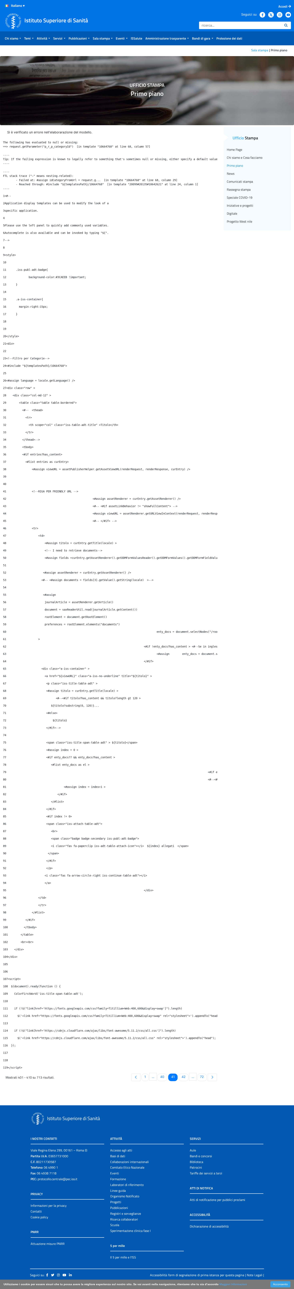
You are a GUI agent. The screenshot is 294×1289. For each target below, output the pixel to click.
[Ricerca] (286, 25)
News (230, 173)
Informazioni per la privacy (49, 1205)
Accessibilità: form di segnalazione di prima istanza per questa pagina (197, 1275)
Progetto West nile (239, 221)
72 (203, 1077)
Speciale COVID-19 (239, 197)
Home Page (234, 149)
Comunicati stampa (240, 181)
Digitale (232, 213)
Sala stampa (259, 50)
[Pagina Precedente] (135, 1077)
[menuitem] (13, 38)
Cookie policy (39, 1217)
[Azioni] (7, 6)
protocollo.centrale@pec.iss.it (57, 1179)
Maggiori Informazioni (233, 1284)
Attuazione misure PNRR (48, 1243)
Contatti (36, 1211)
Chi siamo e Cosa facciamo (244, 157)
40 (163, 1077)
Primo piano (235, 165)
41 (174, 1077)
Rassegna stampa (239, 189)
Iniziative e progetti (240, 205)
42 (185, 1077)
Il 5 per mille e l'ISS (123, 1257)
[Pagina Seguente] (212, 1077)
